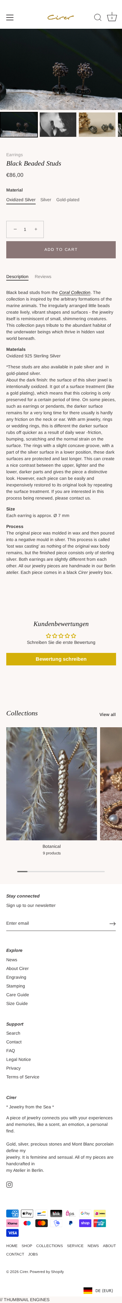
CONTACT (15, 1254)
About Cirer (17, 968)
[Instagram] (9, 1184)
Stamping (15, 985)
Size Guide (17, 1003)
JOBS (33, 1254)
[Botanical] (51, 784)
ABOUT (109, 1246)
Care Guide (17, 994)
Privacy (13, 1068)
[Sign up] (112, 924)
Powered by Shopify (47, 1272)
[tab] (20, 276)
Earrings (14, 154)
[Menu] (10, 17)
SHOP (27, 1246)
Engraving (16, 977)
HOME (12, 1246)
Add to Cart (61, 249)
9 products (52, 853)
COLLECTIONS (49, 1246)
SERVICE (75, 1246)
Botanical (52, 846)
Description (17, 276)
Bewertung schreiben (61, 659)
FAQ (10, 1050)
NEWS (93, 1246)
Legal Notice (18, 1059)
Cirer (24, 1272)
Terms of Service (22, 1076)
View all (107, 714)
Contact (14, 1041)
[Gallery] (61, 84)
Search (13, 1033)
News (11, 959)
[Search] (98, 18)
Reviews (43, 276)
